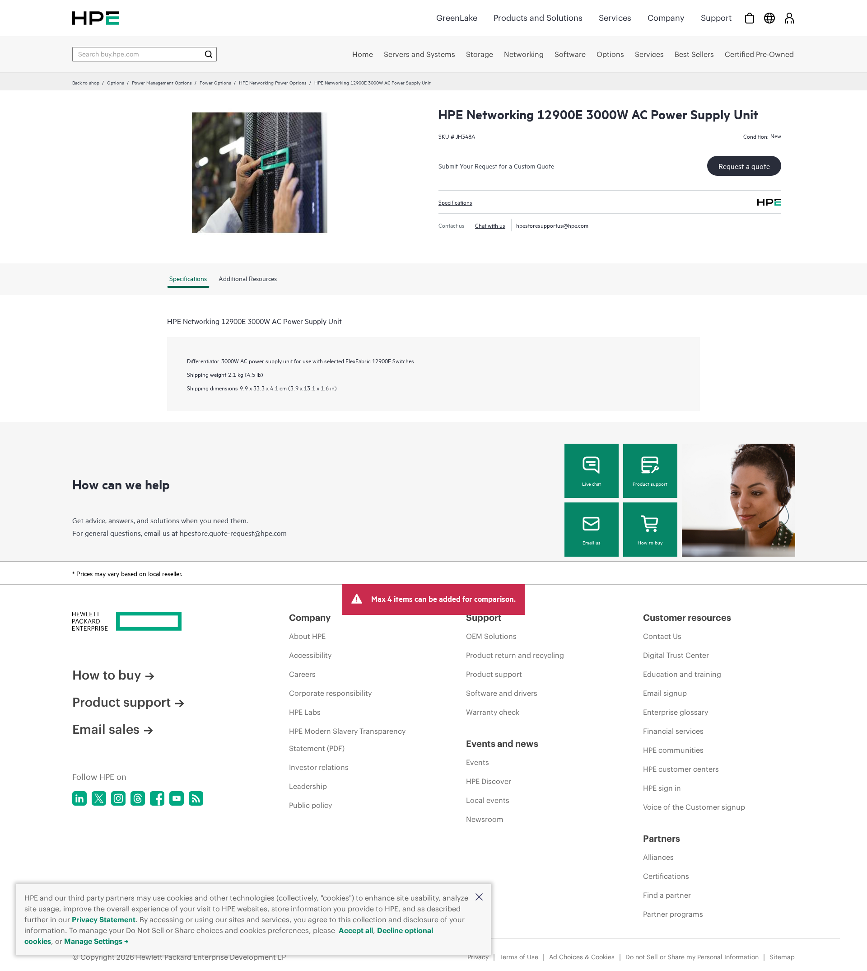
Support (716, 18)
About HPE (307, 636)
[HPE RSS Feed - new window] (196, 798)
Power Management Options (162, 82)
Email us (592, 542)
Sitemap (782, 957)
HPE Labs (305, 712)
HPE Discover (488, 781)
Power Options (215, 82)
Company (666, 18)
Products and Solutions (538, 18)
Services (615, 18)
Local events (487, 800)
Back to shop (85, 82)
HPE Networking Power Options (273, 82)
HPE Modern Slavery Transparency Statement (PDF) (347, 740)
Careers (302, 674)
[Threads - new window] (138, 798)
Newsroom (484, 819)
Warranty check (492, 712)
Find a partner (667, 895)
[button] (479, 897)
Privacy (478, 957)
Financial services (673, 731)
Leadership (308, 786)
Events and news (502, 743)
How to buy (650, 542)
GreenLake (456, 18)
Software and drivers (501, 693)
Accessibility (310, 655)
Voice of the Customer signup (694, 807)
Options (115, 82)
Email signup (665, 693)
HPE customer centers (681, 769)
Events (477, 762)
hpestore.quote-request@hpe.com (233, 533)
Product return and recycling (515, 655)
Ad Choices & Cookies (582, 957)
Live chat (591, 483)
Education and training (682, 674)
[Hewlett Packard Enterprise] (95, 18)
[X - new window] (99, 798)
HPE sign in (662, 788)
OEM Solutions (491, 636)
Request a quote (744, 166)
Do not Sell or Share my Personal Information (692, 957)
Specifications (455, 202)
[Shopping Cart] (749, 18)
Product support (650, 483)
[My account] (789, 18)
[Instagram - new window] (118, 798)
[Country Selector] (769, 18)
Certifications (666, 876)
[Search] (208, 54)
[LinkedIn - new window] (79, 798)
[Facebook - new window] (157, 798)
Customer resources (687, 617)
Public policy (310, 805)
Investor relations (319, 767)
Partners (661, 838)
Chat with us (490, 225)
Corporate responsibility (330, 693)
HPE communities (673, 750)
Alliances (658, 857)
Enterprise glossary (675, 712)
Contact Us (662, 636)
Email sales (106, 729)
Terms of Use (518, 957)
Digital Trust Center (676, 655)
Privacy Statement (103, 919)
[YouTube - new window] (176, 798)
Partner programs (673, 914)
